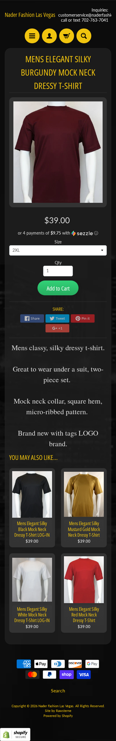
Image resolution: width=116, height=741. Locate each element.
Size (58, 242)
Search (58, 690)
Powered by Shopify (58, 716)
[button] (58, 233)
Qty (58, 262)
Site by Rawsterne (58, 711)
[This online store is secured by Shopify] (15, 737)
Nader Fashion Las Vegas (30, 15)
